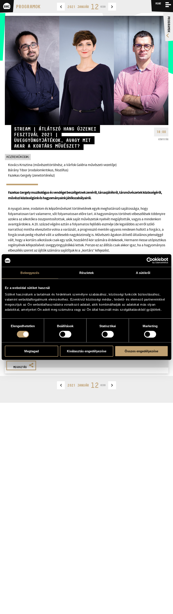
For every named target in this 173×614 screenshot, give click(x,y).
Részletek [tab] (86, 272)
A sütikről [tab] (143, 272)
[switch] (65, 334)
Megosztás (20, 367)
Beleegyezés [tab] (29, 272)
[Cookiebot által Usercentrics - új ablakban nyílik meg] (149, 260)
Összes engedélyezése (141, 351)
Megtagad (31, 351)
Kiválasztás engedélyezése (86, 351)
